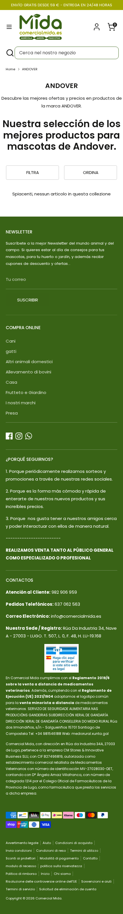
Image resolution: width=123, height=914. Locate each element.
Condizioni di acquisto (73, 843)
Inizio (45, 873)
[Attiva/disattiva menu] (9, 27)
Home (10, 69)
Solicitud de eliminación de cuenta (67, 889)
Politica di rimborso (21, 873)
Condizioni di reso (51, 850)
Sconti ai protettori (20, 858)
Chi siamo (62, 873)
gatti (11, 351)
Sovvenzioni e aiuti (96, 881)
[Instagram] (18, 436)
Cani (10, 341)
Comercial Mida (48, 898)
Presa (12, 413)
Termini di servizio (20, 889)
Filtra (32, 172)
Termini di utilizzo (84, 850)
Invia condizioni (19, 850)
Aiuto (47, 843)
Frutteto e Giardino (26, 392)
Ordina (90, 172)
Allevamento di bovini (28, 372)
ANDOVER (29, 69)
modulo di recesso (21, 866)
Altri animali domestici (29, 362)
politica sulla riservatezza (61, 866)
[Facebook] (9, 436)
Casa (11, 382)
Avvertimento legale (22, 843)
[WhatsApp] (28, 436)
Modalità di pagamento (59, 858)
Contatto (90, 858)
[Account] (96, 25)
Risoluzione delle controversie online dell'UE (41, 881)
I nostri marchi (20, 403)
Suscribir (27, 300)
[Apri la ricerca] (9, 53)
